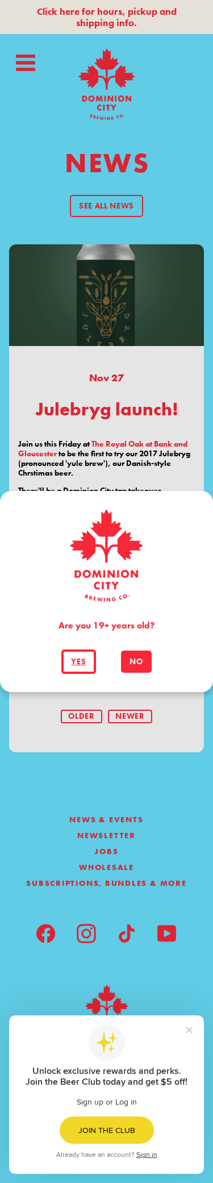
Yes (78, 662)
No (136, 662)
